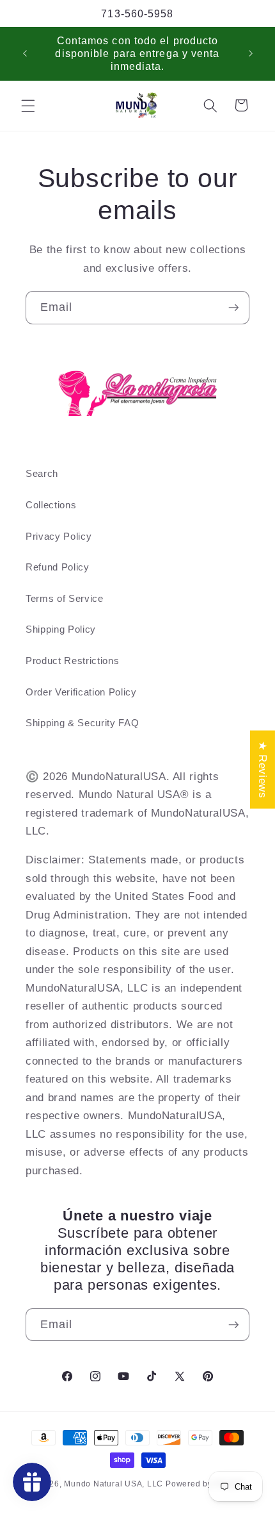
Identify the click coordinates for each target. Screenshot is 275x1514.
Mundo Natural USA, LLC (115, 1483)
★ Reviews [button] (263, 770)
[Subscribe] (233, 307)
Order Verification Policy (81, 691)
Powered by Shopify (205, 1483)
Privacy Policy (58, 536)
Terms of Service (65, 598)
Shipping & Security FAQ (82, 722)
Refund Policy (58, 567)
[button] (28, 105)
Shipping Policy (61, 629)
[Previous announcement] (25, 53)
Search (42, 473)
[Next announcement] (251, 53)
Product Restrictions (72, 660)
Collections (51, 504)
